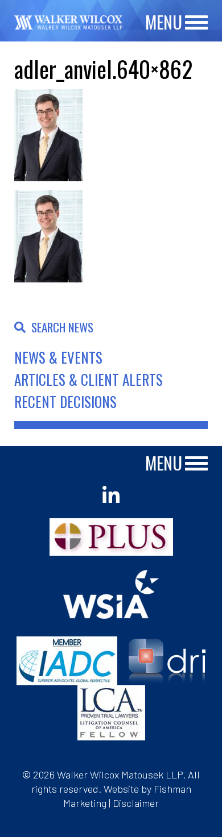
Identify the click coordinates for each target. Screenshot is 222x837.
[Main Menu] (196, 23)
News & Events (58, 357)
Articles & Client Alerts (88, 379)
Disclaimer (136, 803)
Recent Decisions (65, 401)
